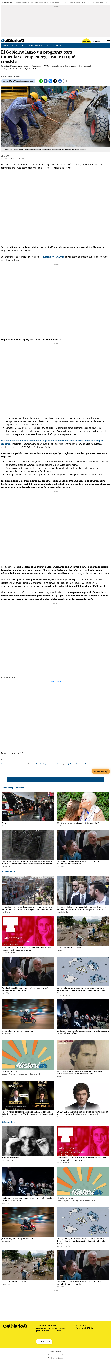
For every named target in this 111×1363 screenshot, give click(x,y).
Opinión (30, 45)
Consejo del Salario (38, 2)
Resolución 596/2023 (53, 256)
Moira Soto (60, 866)
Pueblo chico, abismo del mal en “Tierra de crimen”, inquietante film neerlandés (80, 862)
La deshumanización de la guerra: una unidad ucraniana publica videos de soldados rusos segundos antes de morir (27, 862)
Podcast (59, 45)
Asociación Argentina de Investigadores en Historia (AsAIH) (21, 1074)
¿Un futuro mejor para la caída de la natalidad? (78, 823)
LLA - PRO (83, 2)
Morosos (24, 2)
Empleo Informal (35, 764)
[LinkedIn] (60, 81)
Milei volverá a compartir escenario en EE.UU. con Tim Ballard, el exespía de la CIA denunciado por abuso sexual (27, 1113)
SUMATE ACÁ (44, 1342)
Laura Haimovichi (7, 1160)
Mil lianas (107, 2)
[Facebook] (46, 81)
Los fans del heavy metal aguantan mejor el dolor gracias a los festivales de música (83, 1032)
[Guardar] (65, 81)
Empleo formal (22, 764)
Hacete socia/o (86, 41)
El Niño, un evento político (69, 947)
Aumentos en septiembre (67, 2)
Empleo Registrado (55, 681)
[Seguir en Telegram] (82, 1328)
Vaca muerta (77, 2)
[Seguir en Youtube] (88, 1328)
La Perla (52, 2)
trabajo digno (69, 764)
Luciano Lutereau (99, 2)
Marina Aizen (61, 950)
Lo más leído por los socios (13, 788)
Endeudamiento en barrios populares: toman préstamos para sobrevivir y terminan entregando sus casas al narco (27, 908)
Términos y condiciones (55, 1358)
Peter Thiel (30, 2)
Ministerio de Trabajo (83, 764)
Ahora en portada (9, 871)
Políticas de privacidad (55, 1355)
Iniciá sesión (96, 41)
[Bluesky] (50, 81)
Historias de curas (10, 1071)
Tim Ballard (46, 2)
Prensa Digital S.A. (56, 1351)
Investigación (40, 45)
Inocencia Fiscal (90, 2)
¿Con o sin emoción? (11, 1157)
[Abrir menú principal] (108, 40)
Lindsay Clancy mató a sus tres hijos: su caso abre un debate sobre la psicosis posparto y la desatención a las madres (81, 990)
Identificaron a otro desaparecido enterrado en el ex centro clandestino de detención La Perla (80, 1072)
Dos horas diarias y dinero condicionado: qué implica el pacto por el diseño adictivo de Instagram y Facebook (81, 908)
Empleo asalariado (49, 764)
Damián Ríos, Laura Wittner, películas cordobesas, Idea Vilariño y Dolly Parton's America (26, 948)
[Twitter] (55, 81)
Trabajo (59, 764)
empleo (12, 764)
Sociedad (22, 45)
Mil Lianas (50, 45)
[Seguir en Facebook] (79, 1328)
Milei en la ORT (18, 2)
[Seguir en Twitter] (77, 1328)
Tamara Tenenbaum (8, 952)
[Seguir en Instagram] (85, 1328)
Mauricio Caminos (7, 1117)
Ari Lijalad (57, 2)
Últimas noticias (8, 1122)
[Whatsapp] (41, 81)
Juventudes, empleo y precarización (17, 1031)
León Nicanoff (6, 912)
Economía (13, 45)
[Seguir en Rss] (92, 1328)
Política (5, 45)
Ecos (4, 823)
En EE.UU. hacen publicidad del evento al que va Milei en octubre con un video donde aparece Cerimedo (82, 1113)
